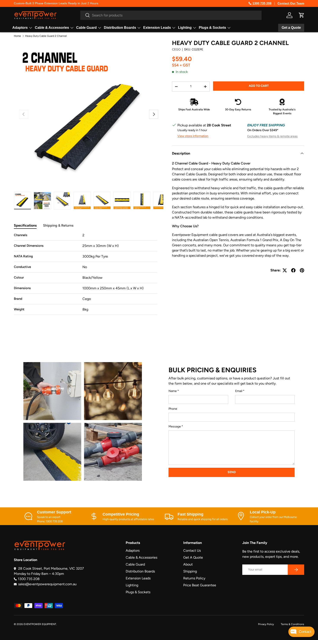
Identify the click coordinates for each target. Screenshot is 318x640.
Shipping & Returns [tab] (58, 225)
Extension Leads (157, 27)
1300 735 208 (261, 3)
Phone (173, 409)
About (188, 564)
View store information (192, 136)
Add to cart (259, 86)
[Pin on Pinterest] (302, 270)
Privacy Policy (266, 624)
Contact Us (192, 550)
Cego (176, 49)
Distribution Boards (120, 27)
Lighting (185, 27)
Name (173, 391)
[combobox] (171, 15)
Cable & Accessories (52, 27)
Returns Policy (194, 578)
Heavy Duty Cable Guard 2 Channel (46, 36)
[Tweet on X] (284, 270)
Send (232, 472)
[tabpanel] (85, 274)
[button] (301, 15)
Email (238, 391)
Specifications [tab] (25, 225)
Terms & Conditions (292, 624)
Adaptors (20, 27)
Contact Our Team (291, 3)
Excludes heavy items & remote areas (272, 136)
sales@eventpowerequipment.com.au (47, 584)
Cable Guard (86, 27)
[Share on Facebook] (293, 270)
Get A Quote (193, 557)
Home (17, 36)
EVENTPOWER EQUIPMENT (40, 624)
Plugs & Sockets (212, 27)
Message (175, 426)
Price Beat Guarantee (199, 585)
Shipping (190, 571)
